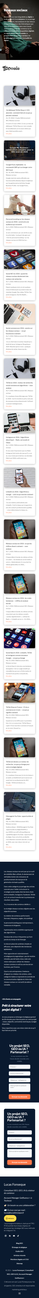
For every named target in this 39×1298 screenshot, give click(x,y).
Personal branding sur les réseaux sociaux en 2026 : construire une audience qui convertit (18, 221)
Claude (17, 118)
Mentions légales (16, 1259)
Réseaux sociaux (14, 120)
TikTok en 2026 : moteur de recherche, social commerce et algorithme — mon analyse (19, 385)
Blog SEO (19, 1243)
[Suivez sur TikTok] (18, 1235)
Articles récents (19, 1255)
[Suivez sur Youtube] (14, 1235)
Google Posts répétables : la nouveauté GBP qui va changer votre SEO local (19, 167)
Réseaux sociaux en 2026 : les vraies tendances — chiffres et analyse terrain (18, 600)
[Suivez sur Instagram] (5, 1235)
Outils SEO (19, 1251)
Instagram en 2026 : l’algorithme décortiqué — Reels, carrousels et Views (17, 440)
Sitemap (20, 1263)
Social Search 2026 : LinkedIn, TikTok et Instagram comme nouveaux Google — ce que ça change (19, 655)
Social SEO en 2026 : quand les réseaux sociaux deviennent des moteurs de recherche (17, 276)
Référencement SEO (21, 172)
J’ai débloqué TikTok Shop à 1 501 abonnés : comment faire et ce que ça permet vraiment (19, 112)
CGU (27, 1259)
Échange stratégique (19, 1247)
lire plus (9, 134)
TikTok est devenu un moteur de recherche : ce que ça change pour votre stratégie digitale (18, 764)
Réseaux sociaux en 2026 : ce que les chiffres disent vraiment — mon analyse (19, 546)
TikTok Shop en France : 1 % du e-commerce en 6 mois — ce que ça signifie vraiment (17, 709)
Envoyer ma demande (19, 1097)
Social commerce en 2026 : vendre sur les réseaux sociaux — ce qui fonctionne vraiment (19, 330)
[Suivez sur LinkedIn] (9, 1235)
